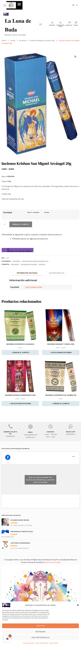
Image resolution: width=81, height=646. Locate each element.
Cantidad (7, 212)
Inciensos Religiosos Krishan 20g (35, 261)
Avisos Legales (53, 643)
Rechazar (40, 632)
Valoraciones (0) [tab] (56, 273)
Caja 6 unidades (30, 287)
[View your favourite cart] (69, 23)
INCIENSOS (15, 264)
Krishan (42, 264)
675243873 (10, 436)
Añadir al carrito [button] (21, 352)
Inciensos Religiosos (29, 264)
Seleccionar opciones (61, 352)
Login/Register (60, 25)
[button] (78, 605)
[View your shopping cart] (75, 23)
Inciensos (16, 261)
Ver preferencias (41, 637)
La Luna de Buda (24, 560)
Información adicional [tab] (27, 273)
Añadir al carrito (21, 224)
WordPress (40, 562)
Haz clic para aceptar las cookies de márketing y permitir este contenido (40, 479)
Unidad (39, 287)
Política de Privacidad (41, 643)
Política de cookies (28, 643)
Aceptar (40, 626)
